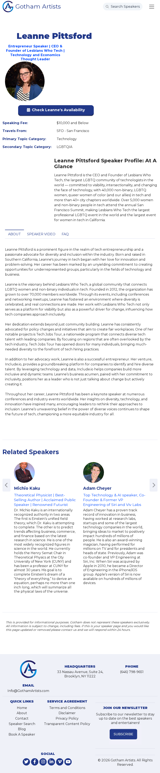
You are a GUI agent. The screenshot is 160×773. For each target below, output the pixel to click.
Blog (22, 729)
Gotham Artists (38, 6)
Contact (22, 718)
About (14, 234)
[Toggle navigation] (152, 6)
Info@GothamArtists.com (28, 691)
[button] (56, 111)
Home (22, 708)
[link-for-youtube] (68, 762)
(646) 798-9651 (132, 672)
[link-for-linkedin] (51, 762)
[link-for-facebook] (34, 762)
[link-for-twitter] (26, 762)
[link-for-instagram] (43, 762)
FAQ (65, 234)
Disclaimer (67, 713)
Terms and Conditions (67, 708)
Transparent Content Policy (67, 724)
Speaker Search (22, 724)
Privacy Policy (67, 718)
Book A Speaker (22, 734)
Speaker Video (41, 234)
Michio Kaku (27, 488)
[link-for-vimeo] (59, 762)
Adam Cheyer (97, 488)
